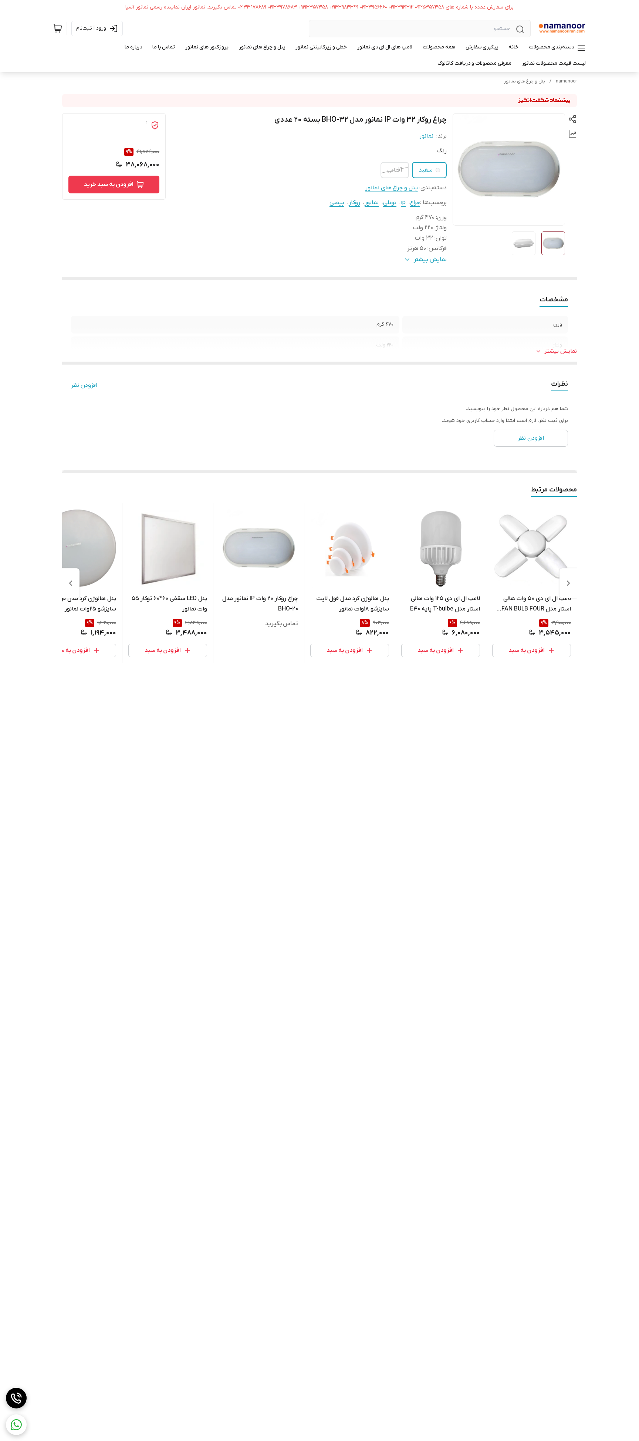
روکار (354, 202)
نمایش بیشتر (560, 351)
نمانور (426, 136)
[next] (71, 583)
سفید (426, 170)
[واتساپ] (16, 1424)
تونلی (389, 202)
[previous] (568, 583)
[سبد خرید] (57, 28)
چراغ (415, 202)
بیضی (336, 202)
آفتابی (394, 170)
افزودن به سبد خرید (108, 184)
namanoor (566, 81)
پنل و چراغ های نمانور (524, 81)
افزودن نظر (84, 385)
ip (403, 202)
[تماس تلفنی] (16, 1398)
